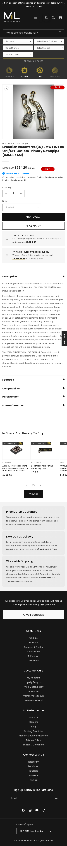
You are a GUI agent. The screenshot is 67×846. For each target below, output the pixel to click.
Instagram (33, 761)
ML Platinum (33, 656)
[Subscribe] (56, 798)
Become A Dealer (33, 647)
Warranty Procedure (34, 695)
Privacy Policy (33, 740)
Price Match (33, 225)
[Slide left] (26, 485)
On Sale (33, 637)
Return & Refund (34, 700)
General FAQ (33, 691)
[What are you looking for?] (60, 32)
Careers (33, 722)
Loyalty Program (33, 682)
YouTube (33, 770)
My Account (33, 677)
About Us (33, 717)
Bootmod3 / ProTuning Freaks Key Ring (42, 467)
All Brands (33, 660)
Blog (33, 726)
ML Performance (28, 840)
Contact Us (33, 651)
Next (64, 72)
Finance (33, 642)
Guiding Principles (33, 731)
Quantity (6, 187)
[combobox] (33, 33)
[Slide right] (40, 485)
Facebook (33, 766)
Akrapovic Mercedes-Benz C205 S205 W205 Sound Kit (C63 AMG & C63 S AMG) (15, 468)
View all (33, 493)
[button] (35, 17)
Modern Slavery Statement (33, 735)
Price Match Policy (33, 686)
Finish (5, 201)
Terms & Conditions (33, 744)
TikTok (33, 780)
